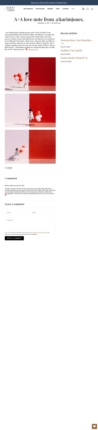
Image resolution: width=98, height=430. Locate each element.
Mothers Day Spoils (71, 50)
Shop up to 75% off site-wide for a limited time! (49, 3)
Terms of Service (43, 232)
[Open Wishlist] (94, 426)
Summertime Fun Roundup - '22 (77, 41)
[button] (50, 9)
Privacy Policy (33, 232)
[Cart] (92, 9)
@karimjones (33, 49)
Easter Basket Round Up (74, 57)
